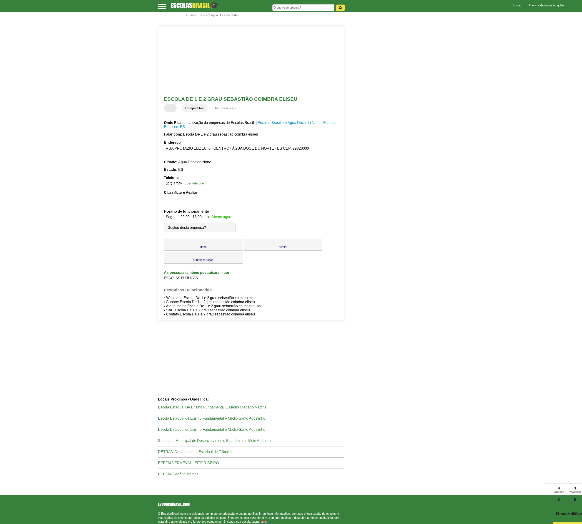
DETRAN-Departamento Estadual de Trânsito (195, 452)
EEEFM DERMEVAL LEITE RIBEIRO (188, 463)
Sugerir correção (203, 260)
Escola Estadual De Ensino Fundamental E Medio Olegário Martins (212, 407)
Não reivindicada (225, 108)
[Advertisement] (249, 61)
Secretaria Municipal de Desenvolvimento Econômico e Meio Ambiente (215, 441)
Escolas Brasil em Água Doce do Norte (289, 123)
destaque (546, 5)
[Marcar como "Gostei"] (168, 108)
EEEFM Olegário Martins (178, 474)
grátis (560, 5)
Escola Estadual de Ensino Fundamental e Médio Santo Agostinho (211, 418)
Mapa (203, 247)
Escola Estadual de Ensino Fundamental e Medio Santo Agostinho (211, 429)
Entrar (517, 5)
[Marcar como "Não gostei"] (173, 108)
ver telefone (195, 183)
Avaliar (283, 247)
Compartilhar (194, 108)
